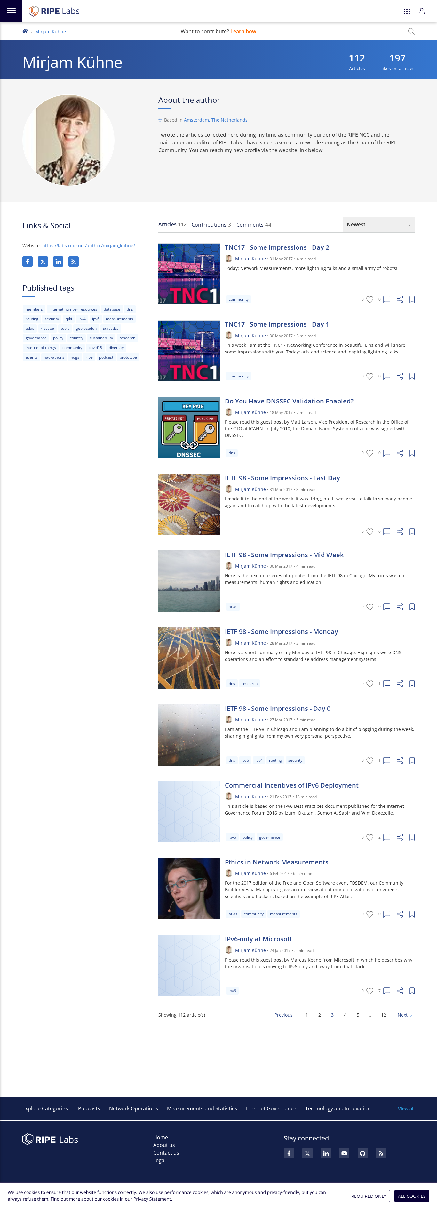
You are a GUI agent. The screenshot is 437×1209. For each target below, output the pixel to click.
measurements (119, 318)
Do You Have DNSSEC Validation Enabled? (289, 401)
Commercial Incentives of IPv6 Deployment (292, 785)
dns (130, 309)
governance (36, 338)
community (72, 347)
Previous (283, 1015)
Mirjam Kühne (250, 259)
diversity (116, 347)
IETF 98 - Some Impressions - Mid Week (284, 554)
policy (58, 338)
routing (32, 318)
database (112, 309)
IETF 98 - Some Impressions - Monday (281, 631)
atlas (30, 328)
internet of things (41, 347)
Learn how (243, 31)
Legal (159, 1160)
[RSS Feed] (381, 1153)
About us (164, 1144)
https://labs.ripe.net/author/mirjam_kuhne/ (88, 245)
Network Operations (133, 1108)
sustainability (101, 338)
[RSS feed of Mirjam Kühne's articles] (73, 261)
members (34, 309)
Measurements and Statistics (202, 1108)
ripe (89, 357)
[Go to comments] (386, 299)
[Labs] (25, 30)
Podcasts (89, 1108)
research (127, 338)
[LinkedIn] (58, 261)
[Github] (363, 1153)
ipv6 (95, 318)
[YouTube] (344, 1153)
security (52, 318)
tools (65, 328)
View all (406, 1109)
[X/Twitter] (43, 261)
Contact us (166, 1152)
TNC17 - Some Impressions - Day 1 (277, 324)
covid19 (95, 347)
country (76, 338)
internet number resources (73, 309)
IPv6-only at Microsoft (258, 939)
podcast (106, 357)
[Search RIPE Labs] (411, 31)
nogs (75, 357)
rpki (68, 318)
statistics (111, 328)
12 (383, 1015)
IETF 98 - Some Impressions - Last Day (282, 478)
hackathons (54, 357)
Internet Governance (271, 1108)
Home (160, 1137)
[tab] (172, 224)
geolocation (86, 328)
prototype (128, 357)
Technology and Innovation (338, 1108)
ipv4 (82, 318)
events (31, 357)
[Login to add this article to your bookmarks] (412, 299)
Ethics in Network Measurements (277, 862)
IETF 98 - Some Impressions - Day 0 (277, 708)
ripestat (47, 328)
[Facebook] (27, 261)
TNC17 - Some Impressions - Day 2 (277, 247)
